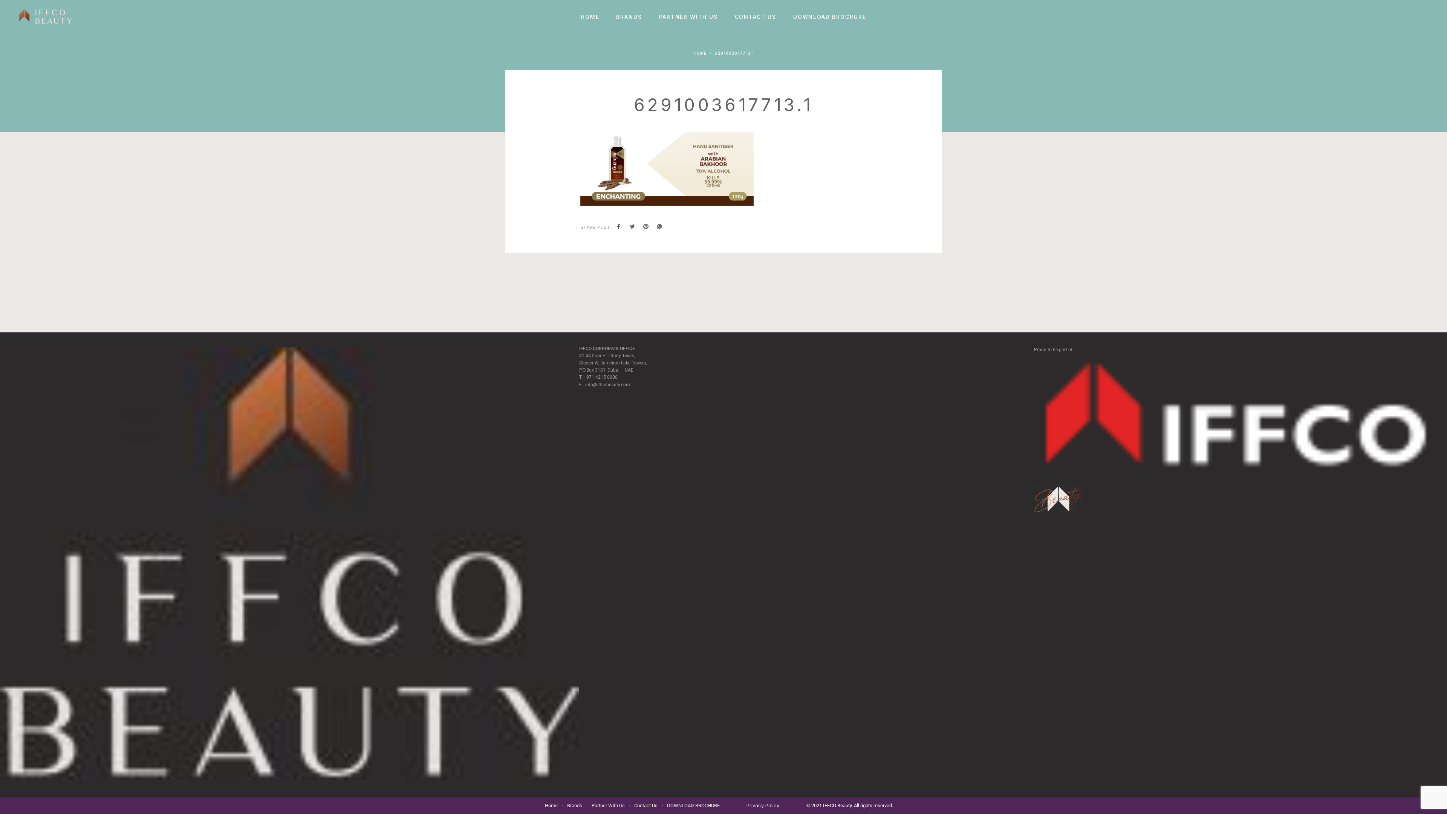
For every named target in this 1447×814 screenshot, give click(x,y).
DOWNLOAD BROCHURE (829, 17)
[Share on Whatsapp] (659, 227)
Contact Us (755, 17)
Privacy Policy (762, 805)
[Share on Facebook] (619, 227)
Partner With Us (688, 17)
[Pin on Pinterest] (646, 227)
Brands (629, 17)
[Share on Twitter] (632, 227)
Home (590, 17)
